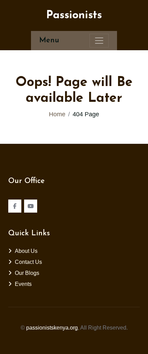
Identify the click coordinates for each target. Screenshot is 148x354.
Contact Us (28, 262)
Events (23, 284)
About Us (26, 251)
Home (57, 114)
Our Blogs (27, 273)
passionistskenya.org (52, 328)
